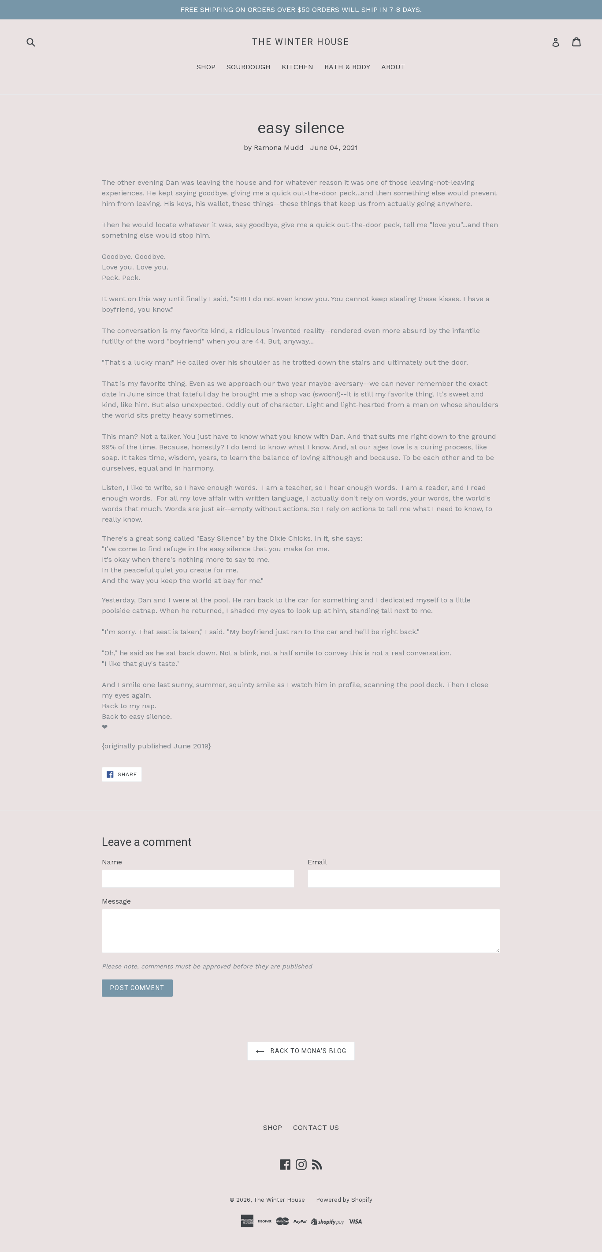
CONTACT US (316, 1127)
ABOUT (393, 67)
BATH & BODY (347, 67)
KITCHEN (297, 67)
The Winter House (300, 42)
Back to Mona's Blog (307, 1050)
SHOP (206, 67)
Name (112, 862)
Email (317, 862)
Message (116, 901)
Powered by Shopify (344, 1199)
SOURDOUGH (249, 67)
